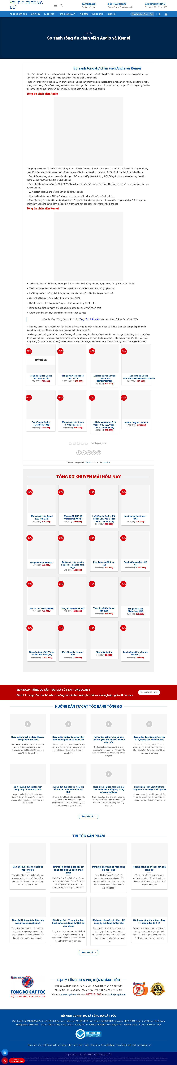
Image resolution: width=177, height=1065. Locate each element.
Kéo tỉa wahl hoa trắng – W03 (135, 517)
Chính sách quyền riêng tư (138, 1045)
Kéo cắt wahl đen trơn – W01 (73, 653)
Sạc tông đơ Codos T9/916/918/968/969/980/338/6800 (139, 377)
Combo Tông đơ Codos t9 (136, 422)
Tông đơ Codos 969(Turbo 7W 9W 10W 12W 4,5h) (41, 653)
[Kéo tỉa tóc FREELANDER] (41, 591)
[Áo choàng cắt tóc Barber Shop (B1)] (135, 635)
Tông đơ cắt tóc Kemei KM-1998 (104, 609)
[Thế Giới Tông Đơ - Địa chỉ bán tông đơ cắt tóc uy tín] (30, 5)
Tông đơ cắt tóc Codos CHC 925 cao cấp (41, 377)
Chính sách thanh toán (78, 1045)
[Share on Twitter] (83, 452)
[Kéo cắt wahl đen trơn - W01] (73, 635)
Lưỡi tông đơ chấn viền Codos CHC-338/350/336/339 (104, 378)
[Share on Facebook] (78, 452)
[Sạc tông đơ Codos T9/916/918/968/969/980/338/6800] (136, 358)
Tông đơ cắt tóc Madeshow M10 (135, 610)
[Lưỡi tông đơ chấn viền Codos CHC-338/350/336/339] (104, 358)
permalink (106, 462)
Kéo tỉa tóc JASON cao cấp (104, 563)
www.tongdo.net (68, 994)
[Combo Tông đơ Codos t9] (136, 404)
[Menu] (55, 5)
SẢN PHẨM (49, 14)
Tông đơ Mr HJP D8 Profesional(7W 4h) (72, 517)
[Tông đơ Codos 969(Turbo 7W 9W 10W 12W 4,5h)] (41, 635)
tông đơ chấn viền (89, 319)
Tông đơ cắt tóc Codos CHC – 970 (73, 377)
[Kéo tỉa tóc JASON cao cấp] (104, 545)
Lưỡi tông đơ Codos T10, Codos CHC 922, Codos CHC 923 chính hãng (104, 425)
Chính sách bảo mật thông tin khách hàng (46, 1045)
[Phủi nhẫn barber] (104, 635)
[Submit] (151, 14)
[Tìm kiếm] (62, 5)
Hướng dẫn (97, 14)
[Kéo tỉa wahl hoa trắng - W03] (135, 499)
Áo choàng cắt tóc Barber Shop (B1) (135, 653)
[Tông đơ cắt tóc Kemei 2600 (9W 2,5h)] (41, 499)
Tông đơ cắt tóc (18, 14)
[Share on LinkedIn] (98, 452)
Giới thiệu (35, 14)
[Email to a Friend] (88, 452)
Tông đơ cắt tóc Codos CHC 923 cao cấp (73, 423)
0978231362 (93, 994)
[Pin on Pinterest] (93, 452)
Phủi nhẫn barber (104, 652)
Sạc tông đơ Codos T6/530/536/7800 (41, 423)
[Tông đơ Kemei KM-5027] (41, 545)
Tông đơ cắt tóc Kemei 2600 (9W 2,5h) (42, 517)
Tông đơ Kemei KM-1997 (72, 608)
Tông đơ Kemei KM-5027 (41, 562)
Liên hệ (111, 14)
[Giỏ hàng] (166, 14)
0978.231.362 (17, 1061)
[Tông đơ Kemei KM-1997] (73, 591)
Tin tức (84, 14)
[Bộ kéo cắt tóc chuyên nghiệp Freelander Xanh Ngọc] (73, 545)
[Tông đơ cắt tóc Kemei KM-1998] (104, 591)
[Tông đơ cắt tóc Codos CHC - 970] (72, 358)
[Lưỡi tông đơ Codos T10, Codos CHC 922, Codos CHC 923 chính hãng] (104, 404)
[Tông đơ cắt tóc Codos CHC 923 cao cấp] (72, 404)
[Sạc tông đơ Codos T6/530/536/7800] (40, 404)
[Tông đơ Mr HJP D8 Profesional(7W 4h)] (73, 499)
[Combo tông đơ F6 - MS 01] (135, 545)
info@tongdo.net (117, 994)
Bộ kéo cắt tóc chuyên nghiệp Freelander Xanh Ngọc (72, 565)
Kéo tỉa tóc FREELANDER (42, 608)
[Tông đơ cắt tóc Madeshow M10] (135, 591)
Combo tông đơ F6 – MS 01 (135, 563)
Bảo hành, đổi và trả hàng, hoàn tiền (108, 1045)
